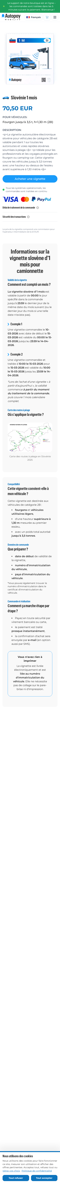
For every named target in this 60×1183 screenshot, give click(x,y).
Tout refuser (16, 1178)
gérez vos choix (11, 1170)
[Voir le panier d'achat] (47, 17)
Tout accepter (44, 1178)
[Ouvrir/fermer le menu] (55, 17)
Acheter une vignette (30, 179)
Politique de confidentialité (37, 1170)
